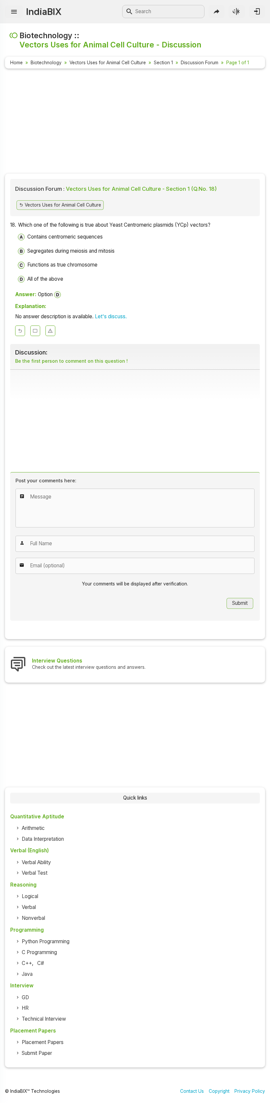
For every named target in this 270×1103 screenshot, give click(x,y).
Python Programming (45, 941)
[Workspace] (35, 330)
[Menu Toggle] (14, 11)
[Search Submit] (129, 11)
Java (27, 974)
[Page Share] (216, 11)
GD (25, 997)
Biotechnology (46, 62)
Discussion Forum (199, 62)
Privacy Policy (249, 1091)
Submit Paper (37, 1053)
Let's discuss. (111, 316)
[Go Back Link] (20, 330)
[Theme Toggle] (237, 11)
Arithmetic (33, 828)
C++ (27, 963)
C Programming (39, 952)
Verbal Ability (36, 862)
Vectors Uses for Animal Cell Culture (107, 62)
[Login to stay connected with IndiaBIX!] (257, 11)
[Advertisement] (135, 122)
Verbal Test (34, 873)
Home (16, 62)
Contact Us (192, 1091)
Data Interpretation (43, 839)
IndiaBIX (43, 11)
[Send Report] (50, 330)
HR (25, 1008)
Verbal (29, 907)
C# (40, 963)
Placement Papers (43, 1042)
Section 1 (163, 62)
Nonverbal (33, 918)
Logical (30, 896)
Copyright (219, 1091)
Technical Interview (44, 1019)
